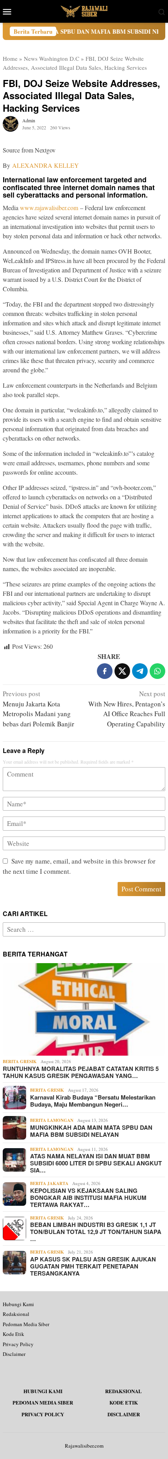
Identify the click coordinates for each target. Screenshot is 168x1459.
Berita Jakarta (49, 1183)
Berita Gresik (20, 1061)
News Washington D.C (51, 58)
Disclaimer (14, 1353)
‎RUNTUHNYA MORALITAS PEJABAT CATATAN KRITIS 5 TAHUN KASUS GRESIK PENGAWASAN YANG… (81, 1072)
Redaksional (16, 1313)
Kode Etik (13, 1333)
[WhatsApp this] (157, 671)
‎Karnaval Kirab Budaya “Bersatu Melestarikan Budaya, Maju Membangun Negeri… (92, 1101)
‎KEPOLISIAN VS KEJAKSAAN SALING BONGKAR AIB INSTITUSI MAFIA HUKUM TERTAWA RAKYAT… (88, 1197)
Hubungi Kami (18, 1304)
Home (10, 58)
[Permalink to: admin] (10, 122)
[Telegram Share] (140, 671)
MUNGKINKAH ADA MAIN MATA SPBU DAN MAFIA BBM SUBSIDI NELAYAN (91, 1131)
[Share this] (105, 671)
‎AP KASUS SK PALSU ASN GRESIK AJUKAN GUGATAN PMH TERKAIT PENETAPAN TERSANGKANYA (93, 1266)
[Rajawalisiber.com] (84, 10)
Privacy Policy (18, 1344)
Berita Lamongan (51, 1120)
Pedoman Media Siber (26, 1324)
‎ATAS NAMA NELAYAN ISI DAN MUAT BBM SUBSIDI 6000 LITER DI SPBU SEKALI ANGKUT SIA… (96, 1163)
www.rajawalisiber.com (49, 207)
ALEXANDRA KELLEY (45, 165)
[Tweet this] (122, 671)
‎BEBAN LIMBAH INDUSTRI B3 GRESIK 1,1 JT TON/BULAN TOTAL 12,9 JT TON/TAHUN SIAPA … (95, 1231)
